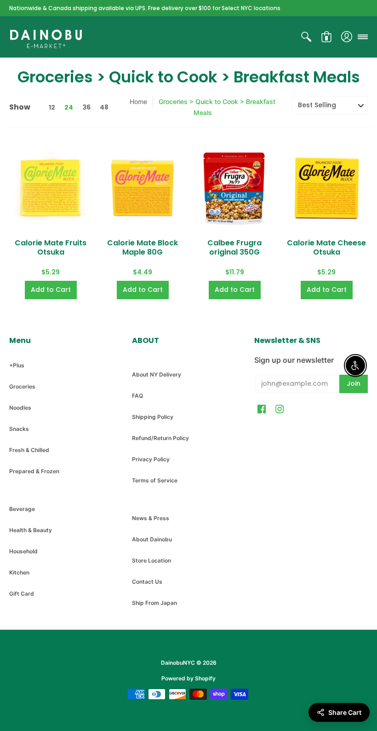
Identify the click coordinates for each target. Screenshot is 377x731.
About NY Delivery (156, 374)
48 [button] (104, 107)
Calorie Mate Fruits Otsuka (50, 247)
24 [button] (68, 107)
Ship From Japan (154, 602)
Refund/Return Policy (160, 438)
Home (138, 101)
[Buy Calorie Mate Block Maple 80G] (142, 187)
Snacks (19, 428)
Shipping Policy (152, 416)
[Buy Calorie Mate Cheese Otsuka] (326, 187)
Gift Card (21, 593)
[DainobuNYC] (46, 37)
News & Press (150, 518)
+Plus (16, 365)
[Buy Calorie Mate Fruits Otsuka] (50, 187)
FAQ (137, 395)
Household (23, 551)
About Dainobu (152, 539)
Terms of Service (154, 480)
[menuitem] (306, 37)
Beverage (22, 508)
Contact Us (147, 581)
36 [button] (86, 107)
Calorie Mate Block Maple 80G (142, 247)
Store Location (151, 560)
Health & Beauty (30, 530)
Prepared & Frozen (34, 471)
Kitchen (19, 572)
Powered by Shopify (188, 678)
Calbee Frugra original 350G (234, 247)
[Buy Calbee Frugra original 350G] (234, 187)
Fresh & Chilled (29, 450)
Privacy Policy (151, 459)
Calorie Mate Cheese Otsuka (326, 247)
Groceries (22, 386)
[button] (306, 37)
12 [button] (52, 107)
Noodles (20, 407)
